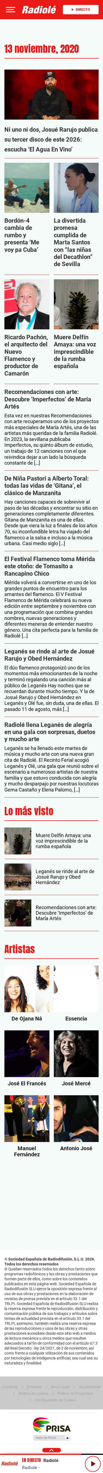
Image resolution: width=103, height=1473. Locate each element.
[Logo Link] (39, 9)
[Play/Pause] (93, 1464)
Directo (83, 10)
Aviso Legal (60, 1386)
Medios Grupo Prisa (51, 1438)
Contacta (10, 1386)
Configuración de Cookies (55, 1400)
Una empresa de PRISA (51, 1424)
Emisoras (34, 1386)
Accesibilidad (90, 1386)
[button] (9, 9)
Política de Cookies (33, 1393)
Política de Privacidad (75, 1393)
